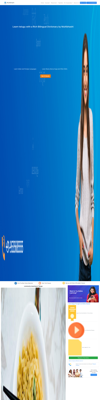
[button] (47, 2)
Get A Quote (45, 76)
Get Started (93, 374)
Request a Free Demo (83, 357)
